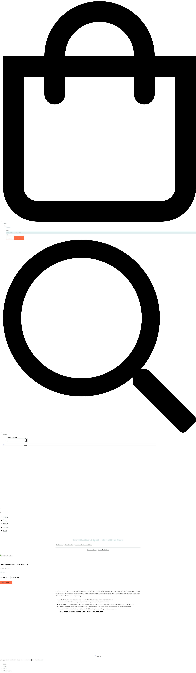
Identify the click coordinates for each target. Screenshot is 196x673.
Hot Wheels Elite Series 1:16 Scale (83, 545)
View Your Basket (91, 550)
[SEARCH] (26, 440)
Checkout (19, 238)
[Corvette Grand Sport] (2, 560)
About (5, 524)
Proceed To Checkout (103, 550)
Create (41, 660)
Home (5, 517)
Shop (5, 520)
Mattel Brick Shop (69, 545)
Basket (10, 238)
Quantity (2, 577)
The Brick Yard (59, 545)
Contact (6, 527)
